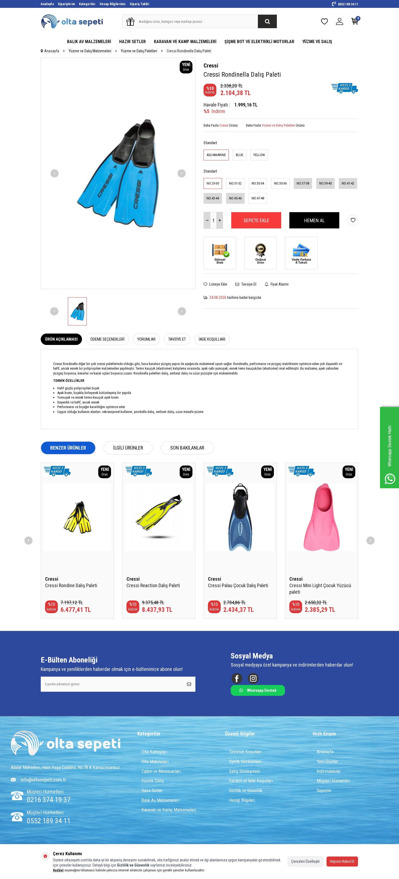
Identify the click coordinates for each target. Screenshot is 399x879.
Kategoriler (87, 4)
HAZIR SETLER (132, 41)
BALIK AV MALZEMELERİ (89, 41)
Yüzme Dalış (152, 780)
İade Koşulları (212, 339)
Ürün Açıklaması (61, 339)
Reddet (58, 870)
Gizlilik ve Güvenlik (245, 790)
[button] (54, 173)
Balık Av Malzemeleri (160, 800)
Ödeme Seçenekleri (107, 339)
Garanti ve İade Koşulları (251, 780)
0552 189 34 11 (347, 4)
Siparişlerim (66, 4)
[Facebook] (237, 678)
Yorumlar (146, 339)
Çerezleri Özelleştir (305, 861)
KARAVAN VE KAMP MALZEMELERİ (185, 41)
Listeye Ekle (217, 284)
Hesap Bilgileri (242, 800)
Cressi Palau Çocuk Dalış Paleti (238, 585)
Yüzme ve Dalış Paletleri (139, 51)
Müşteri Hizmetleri (333, 780)
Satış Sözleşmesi (244, 771)
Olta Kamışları (154, 751)
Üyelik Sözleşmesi (245, 761)
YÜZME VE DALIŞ (317, 41)
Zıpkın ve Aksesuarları (160, 771)
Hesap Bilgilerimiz (113, 4)
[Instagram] (253, 678)
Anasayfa (51, 51)
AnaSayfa (47, 4)
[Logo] (66, 744)
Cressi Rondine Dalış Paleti (71, 585)
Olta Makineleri (155, 761)
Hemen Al (314, 220)
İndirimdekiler (329, 771)
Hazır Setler (152, 790)
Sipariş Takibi (139, 4)
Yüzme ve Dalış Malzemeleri (90, 51)
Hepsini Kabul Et (342, 861)
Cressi (211, 65)
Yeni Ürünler (327, 761)
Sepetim (324, 790)
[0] (354, 23)
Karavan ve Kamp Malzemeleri (168, 809)
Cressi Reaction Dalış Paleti (153, 585)
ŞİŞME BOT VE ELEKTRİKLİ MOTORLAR (259, 41)
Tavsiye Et (248, 284)
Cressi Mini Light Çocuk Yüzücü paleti (320, 589)
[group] (118, 173)
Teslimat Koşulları (245, 751)
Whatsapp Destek (261, 690)
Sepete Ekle (256, 220)
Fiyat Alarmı (279, 284)
